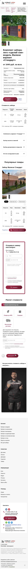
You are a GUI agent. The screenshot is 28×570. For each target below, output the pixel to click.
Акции (2, 492)
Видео (2, 475)
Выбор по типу (4, 438)
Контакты (3, 480)
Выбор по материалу (6, 431)
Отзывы (3, 478)
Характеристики (13, 201)
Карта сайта (4, 482)
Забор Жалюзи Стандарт (12, 167)
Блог (2, 471)
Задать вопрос (20, 99)
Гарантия (3, 459)
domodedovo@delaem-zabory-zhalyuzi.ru (13, 525)
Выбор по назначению (6, 429)
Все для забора (5, 442)
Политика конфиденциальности (9, 561)
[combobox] (8, 260)
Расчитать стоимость (18, 230)
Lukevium (12, 559)
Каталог (3, 423)
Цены (6, 201)
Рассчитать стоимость (8, 99)
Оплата (3, 454)
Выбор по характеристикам (8, 433)
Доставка (3, 452)
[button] (2, 162)
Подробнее (12, 566)
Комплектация (22, 201)
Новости (3, 473)
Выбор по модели (5, 427)
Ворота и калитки (5, 440)
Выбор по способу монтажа (8, 9)
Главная (2, 7)
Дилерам (3, 457)
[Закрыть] (25, 565)
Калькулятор (4, 496)
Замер (2, 461)
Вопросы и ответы (5, 494)
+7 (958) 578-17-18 (13, 252)
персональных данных (12, 278)
